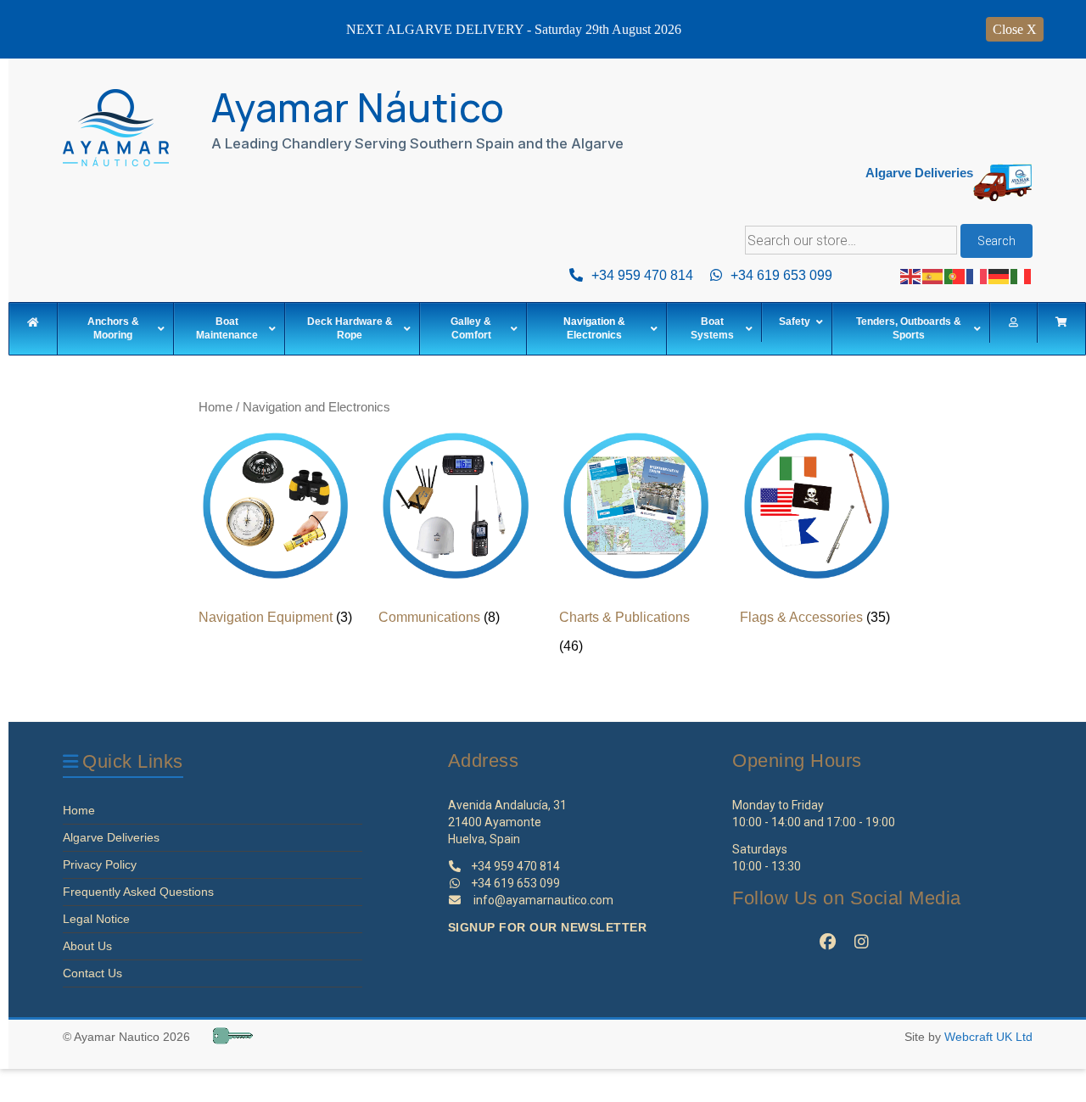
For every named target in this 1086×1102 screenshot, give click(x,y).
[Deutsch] (999, 275)
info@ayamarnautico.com (543, 900)
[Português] (955, 275)
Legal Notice (96, 919)
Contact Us (92, 973)
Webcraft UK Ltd (988, 1036)
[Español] (933, 275)
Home (215, 407)
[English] (911, 275)
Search (996, 241)
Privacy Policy (100, 864)
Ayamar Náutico (358, 107)
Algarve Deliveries (111, 837)
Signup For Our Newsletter (547, 927)
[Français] (977, 275)
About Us (87, 946)
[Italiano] (1021, 275)
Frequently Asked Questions (138, 891)
